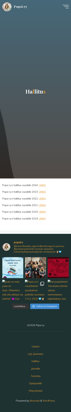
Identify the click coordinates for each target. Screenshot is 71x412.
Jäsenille (35, 368)
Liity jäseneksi (35, 354)
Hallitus (35, 361)
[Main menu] (66, 6)
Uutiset (35, 346)
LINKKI (42, 185)
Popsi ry (20, 6)
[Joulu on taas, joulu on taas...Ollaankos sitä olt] (58, 267)
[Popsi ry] (7, 6)
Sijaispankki (35, 383)
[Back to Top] (58, 399)
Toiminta (35, 376)
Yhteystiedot (35, 390)
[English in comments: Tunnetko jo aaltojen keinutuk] (12, 267)
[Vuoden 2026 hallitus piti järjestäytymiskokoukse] (35, 267)
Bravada (34, 400)
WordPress (49, 400)
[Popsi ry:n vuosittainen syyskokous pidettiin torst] (35, 290)
